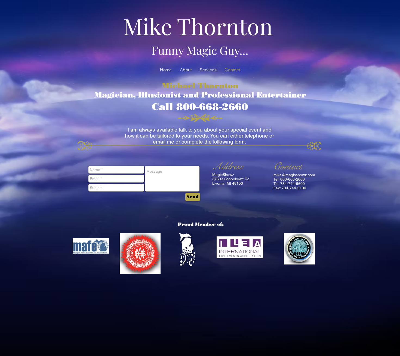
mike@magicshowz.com (294, 175)
